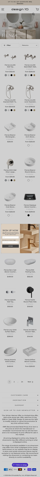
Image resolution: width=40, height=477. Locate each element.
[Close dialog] (37, 225)
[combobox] (10, 242)
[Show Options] (17, 242)
